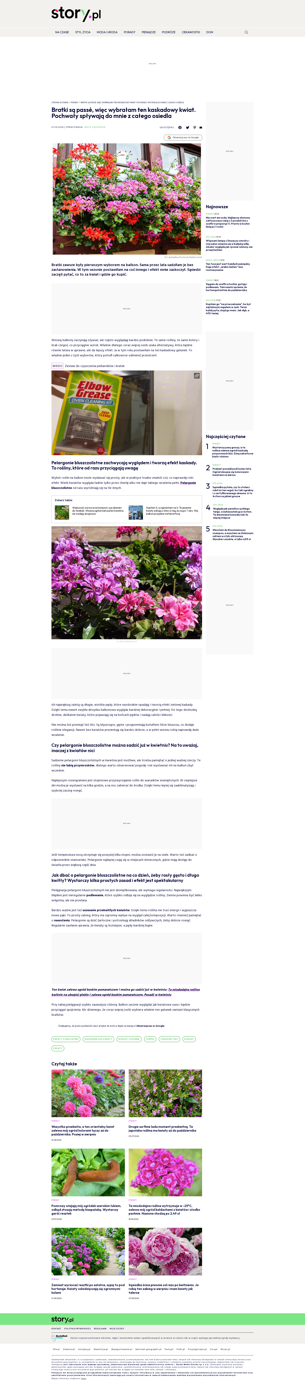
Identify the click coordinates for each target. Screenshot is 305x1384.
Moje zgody (117, 1328)
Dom (209, 32)
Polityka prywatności (77, 1328)
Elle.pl (56, 1349)
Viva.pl (213, 1349)
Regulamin (100, 1328)
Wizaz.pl (225, 1349)
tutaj (83, 1378)
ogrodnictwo (169, 1039)
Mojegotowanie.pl (121, 1349)
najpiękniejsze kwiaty (98, 1039)
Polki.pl (181, 1349)
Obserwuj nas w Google (150, 1026)
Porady (130, 32)
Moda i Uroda (107, 32)
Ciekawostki (191, 32)
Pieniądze (149, 32)
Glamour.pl (69, 1349)
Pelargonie (188, 483)
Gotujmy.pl (84, 1349)
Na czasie (62, 32)
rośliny (189, 1039)
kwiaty (57, 1048)
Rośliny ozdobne (129, 1039)
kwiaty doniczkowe (65, 1039)
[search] (246, 32)
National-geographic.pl (149, 1349)
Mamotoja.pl (101, 1349)
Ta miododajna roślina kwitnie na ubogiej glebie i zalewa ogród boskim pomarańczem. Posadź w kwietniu (125, 992)
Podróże (169, 32)
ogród (150, 1039)
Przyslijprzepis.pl (197, 1349)
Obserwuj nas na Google (186, 138)
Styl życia (83, 32)
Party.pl (169, 1349)
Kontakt (56, 1328)
